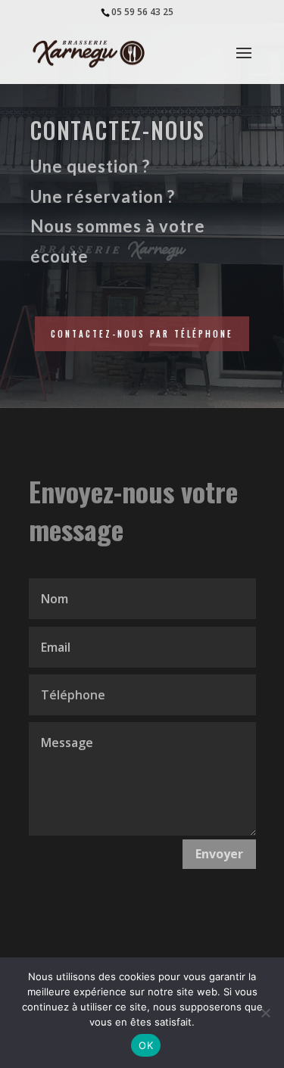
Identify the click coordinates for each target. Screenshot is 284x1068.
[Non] (265, 1012)
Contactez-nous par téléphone (142, 334)
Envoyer (219, 853)
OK (146, 1045)
